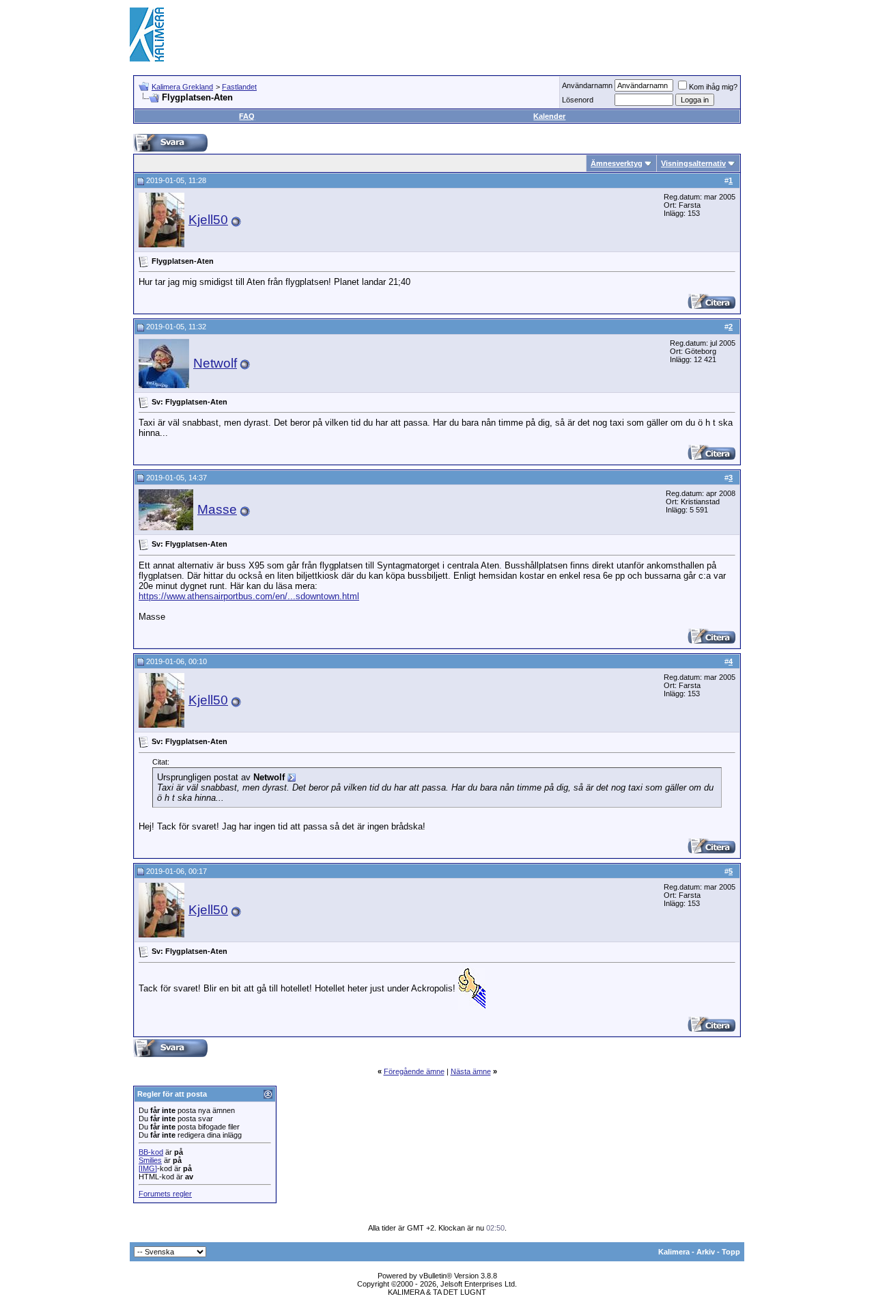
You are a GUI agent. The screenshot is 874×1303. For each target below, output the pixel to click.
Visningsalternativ (693, 163)
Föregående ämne (414, 1071)
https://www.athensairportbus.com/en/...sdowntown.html (249, 596)
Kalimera (674, 1252)
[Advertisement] (495, 34)
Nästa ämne (471, 1071)
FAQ (247, 116)
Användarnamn (587, 85)
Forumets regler (165, 1194)
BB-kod (151, 1152)
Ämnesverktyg (617, 163)
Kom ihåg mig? (713, 87)
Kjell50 (208, 219)
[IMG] (148, 1168)
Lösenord (577, 100)
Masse (217, 509)
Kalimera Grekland (182, 87)
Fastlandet (239, 87)
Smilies (150, 1160)
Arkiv (705, 1252)
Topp (731, 1252)
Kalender (549, 116)
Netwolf (215, 363)
